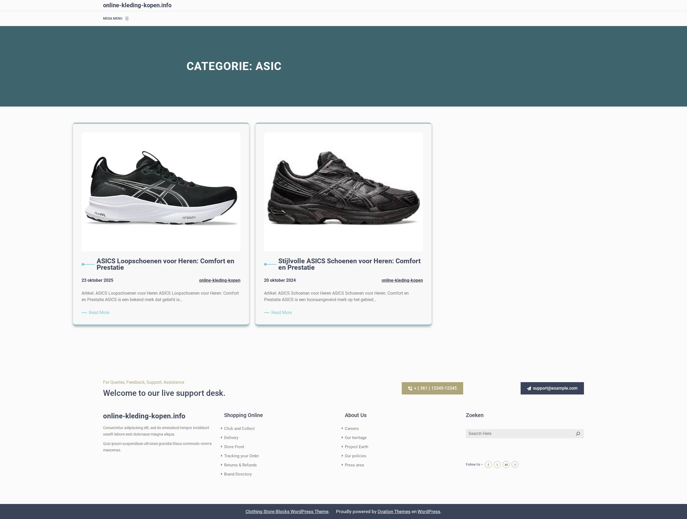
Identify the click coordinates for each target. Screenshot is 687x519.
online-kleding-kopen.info (137, 5)
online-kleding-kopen (219, 280)
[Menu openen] (127, 18)
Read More (100, 313)
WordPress (429, 511)
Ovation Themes (394, 511)
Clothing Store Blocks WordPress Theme (287, 511)
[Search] (578, 433)
